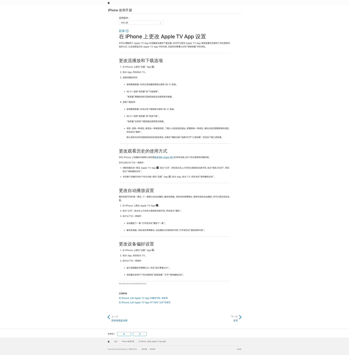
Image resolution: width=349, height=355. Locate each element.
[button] (124, 31)
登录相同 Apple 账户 (164, 157)
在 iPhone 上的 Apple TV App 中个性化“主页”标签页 (145, 302)
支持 (115, 341)
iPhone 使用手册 (120, 10)
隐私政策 (144, 349)
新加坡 (239, 349)
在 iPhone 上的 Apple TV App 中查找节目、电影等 (143, 298)
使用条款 (152, 349)
